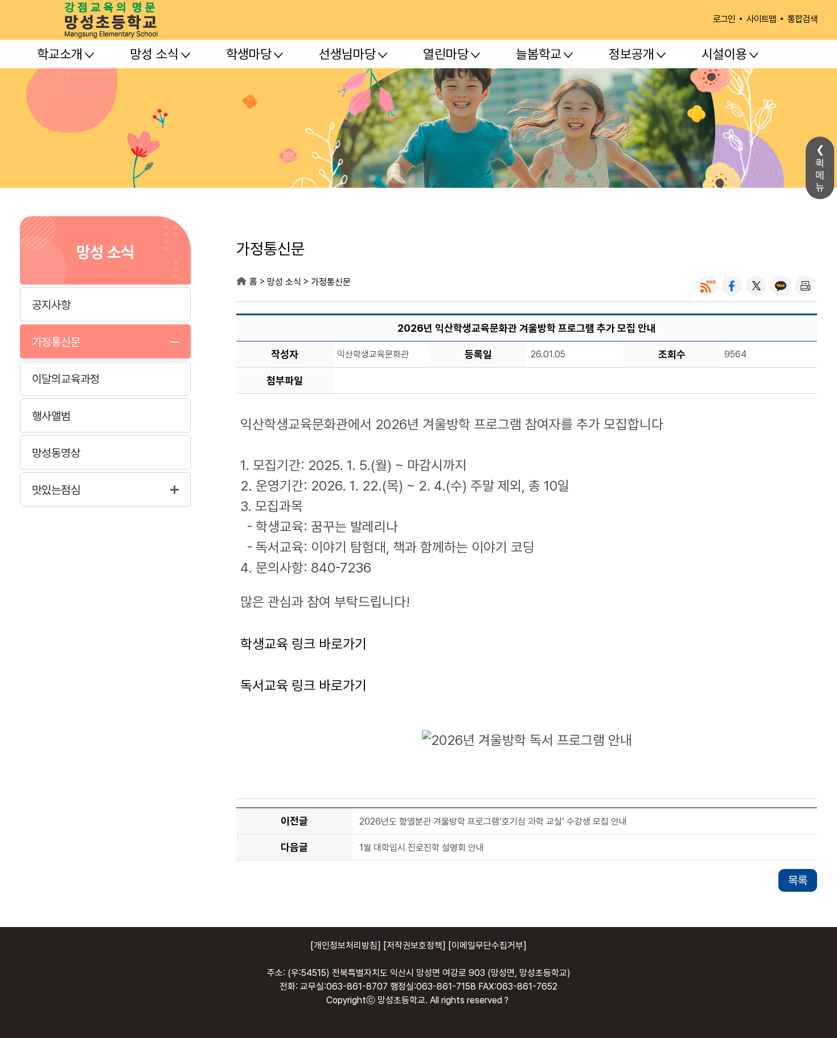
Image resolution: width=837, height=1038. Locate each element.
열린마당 (446, 54)
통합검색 (802, 19)
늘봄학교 (538, 54)
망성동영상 (56, 453)
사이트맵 (761, 19)
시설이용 (724, 54)
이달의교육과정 (66, 379)
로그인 (724, 19)
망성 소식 (154, 54)
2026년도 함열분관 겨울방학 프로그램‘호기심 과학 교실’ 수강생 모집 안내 (493, 821)
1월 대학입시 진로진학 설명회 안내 (421, 847)
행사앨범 (51, 416)
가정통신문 (56, 342)
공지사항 (51, 305)
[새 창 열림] (707, 285)
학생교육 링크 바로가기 (303, 644)
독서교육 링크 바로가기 (303, 685)
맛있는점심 (56, 490)
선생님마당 (347, 54)
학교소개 (60, 54)
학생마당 (249, 54)
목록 (797, 880)
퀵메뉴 (819, 175)
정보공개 (631, 54)
